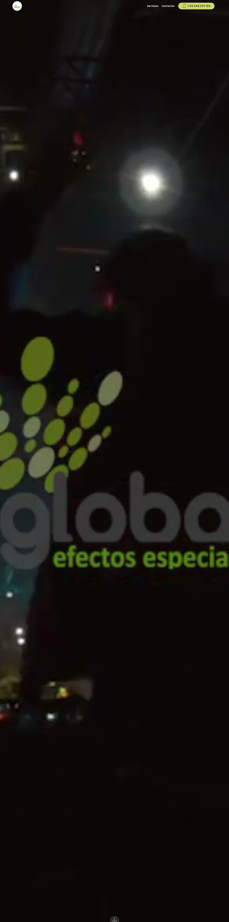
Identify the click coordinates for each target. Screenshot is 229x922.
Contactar (168, 6)
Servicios (152, 6)
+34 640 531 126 (199, 6)
